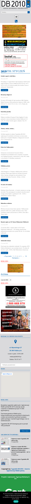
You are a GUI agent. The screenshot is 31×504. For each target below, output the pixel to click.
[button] (16, 16)
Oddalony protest (5, 166)
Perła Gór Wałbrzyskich (7, 147)
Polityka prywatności (8, 365)
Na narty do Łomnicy (6, 184)
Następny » (15, 258)
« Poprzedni (8, 256)
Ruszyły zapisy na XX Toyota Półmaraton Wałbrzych (15, 222)
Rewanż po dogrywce (6, 94)
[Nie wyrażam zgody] (29, 498)
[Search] (29, 12)
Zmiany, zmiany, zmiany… (8, 128)
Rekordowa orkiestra (6, 203)
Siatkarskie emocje (6, 240)
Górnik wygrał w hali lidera (8, 76)
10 (26, 256)
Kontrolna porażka (6, 111)
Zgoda (16, 501)
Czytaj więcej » (4, 90)
